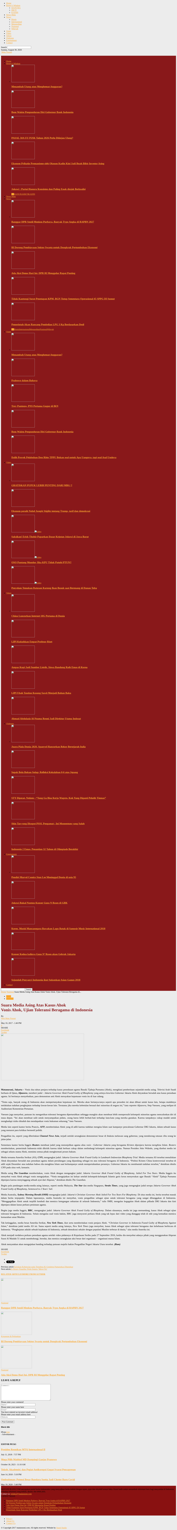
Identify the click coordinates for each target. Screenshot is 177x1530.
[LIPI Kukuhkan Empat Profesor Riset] (23, 637)
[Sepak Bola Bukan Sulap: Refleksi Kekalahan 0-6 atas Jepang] (23, 767)
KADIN (14, 12)
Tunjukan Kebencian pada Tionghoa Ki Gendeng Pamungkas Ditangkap (43, 1267)
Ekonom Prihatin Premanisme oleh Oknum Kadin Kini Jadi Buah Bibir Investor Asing (57, 163)
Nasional (15, 26)
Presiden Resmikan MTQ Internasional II (23, 1449)
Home (8, 3)
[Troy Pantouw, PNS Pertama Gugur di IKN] (23, 401)
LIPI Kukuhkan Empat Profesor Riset (31, 641)
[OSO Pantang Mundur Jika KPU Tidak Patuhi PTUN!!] (26, 557)
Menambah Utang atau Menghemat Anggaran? (36, 86)
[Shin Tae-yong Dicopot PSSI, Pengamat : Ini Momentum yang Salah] (23, 818)
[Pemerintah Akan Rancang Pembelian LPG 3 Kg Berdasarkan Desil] (23, 319)
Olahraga (10, 38)
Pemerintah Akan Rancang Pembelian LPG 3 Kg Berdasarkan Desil (47, 324)
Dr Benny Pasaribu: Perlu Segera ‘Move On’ (28, 1269)
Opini (8, 31)
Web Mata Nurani (8, 1018)
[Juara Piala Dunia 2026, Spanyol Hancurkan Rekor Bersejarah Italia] (23, 741)
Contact (9, 43)
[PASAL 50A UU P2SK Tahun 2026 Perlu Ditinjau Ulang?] (23, 133)
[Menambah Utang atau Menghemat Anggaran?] (23, 81)
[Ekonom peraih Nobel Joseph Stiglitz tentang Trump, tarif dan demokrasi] (23, 506)
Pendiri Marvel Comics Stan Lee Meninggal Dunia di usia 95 (43, 877)
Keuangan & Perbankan (11, 1336)
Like (8, 1432)
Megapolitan (16, 24)
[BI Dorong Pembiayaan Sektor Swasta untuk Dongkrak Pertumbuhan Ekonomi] (23, 242)
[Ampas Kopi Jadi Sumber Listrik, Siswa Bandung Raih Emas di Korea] (23, 662)
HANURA (16, 8)
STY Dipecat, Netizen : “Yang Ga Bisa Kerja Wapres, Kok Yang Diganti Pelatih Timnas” (58, 798)
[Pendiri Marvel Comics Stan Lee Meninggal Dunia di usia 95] (23, 872)
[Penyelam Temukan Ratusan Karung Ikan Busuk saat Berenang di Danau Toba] (26, 583)
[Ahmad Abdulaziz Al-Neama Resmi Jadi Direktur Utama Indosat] (23, 714)
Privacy (9, 1519)
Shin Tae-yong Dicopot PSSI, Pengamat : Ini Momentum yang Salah (48, 823)
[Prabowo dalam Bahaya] (23, 375)
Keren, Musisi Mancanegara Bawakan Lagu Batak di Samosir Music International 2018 (58, 928)
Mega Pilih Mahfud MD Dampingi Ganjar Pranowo (29, 1459)
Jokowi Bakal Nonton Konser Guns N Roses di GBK (39, 902)
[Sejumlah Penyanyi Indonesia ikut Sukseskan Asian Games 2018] (23, 975)
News (8, 17)
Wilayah (14, 29)
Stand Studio (61, 1528)
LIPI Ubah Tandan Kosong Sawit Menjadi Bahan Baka (41, 693)
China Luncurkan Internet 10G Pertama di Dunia (38, 616)
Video (8, 33)
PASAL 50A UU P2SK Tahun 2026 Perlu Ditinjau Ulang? (42, 138)
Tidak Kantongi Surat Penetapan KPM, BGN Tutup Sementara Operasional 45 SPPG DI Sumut (63, 298)
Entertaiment (11, 40)
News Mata (11, 15)
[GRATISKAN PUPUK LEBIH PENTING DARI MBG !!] (23, 480)
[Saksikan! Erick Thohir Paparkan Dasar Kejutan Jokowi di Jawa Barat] (26, 532)
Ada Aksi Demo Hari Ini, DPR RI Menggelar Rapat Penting (43, 273)
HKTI (13, 10)
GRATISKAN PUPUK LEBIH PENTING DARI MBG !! (41, 485)
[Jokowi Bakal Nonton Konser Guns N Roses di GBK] (23, 898)
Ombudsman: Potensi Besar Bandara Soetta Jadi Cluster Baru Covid (38, 1479)
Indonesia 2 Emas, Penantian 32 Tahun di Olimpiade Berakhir (44, 849)
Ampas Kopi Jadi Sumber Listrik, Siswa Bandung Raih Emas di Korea (49, 667)
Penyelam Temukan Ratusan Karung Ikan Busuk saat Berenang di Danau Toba (54, 588)
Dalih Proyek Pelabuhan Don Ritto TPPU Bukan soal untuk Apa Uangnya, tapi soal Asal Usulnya (63, 457)
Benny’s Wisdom (13, 5)
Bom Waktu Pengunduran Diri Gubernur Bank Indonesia (42, 112)
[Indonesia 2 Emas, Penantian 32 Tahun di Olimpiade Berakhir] (23, 844)
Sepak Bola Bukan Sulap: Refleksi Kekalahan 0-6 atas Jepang (44, 772)
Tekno (8, 36)
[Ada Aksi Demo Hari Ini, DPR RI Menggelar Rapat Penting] (23, 268)
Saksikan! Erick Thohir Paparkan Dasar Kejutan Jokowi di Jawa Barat (50, 536)
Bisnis (13, 19)
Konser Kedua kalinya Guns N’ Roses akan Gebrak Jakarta (43, 954)
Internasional (16, 22)
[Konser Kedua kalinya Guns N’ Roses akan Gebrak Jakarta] (23, 949)
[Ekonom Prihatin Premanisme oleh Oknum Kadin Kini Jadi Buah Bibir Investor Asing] (23, 158)
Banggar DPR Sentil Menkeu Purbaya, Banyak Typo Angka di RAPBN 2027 (52, 221)
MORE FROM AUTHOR (33, 1274)
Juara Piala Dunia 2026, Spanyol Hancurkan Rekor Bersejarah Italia (48, 746)
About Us (10, 1521)
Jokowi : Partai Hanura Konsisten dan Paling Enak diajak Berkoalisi (48, 189)
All (12, 194)
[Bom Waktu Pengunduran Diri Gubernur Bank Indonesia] (23, 107)
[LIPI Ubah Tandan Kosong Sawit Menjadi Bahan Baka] (23, 688)
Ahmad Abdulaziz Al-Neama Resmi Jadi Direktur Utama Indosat (46, 718)
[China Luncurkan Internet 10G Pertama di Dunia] (23, 611)
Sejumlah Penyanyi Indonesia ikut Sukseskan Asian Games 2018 (45, 980)
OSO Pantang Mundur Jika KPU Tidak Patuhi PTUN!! (41, 562)
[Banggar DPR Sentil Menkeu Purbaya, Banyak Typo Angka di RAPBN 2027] (23, 217)
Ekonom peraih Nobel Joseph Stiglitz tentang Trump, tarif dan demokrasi (50, 511)
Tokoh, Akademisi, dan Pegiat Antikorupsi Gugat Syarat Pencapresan (38, 1469)
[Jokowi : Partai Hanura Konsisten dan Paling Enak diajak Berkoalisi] (23, 184)
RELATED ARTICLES (11, 1274)
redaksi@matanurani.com (21, 1494)
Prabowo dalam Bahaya (24, 380)
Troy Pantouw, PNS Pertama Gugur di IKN (34, 406)
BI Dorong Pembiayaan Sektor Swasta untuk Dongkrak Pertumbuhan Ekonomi (54, 247)
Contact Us (10, 1523)
